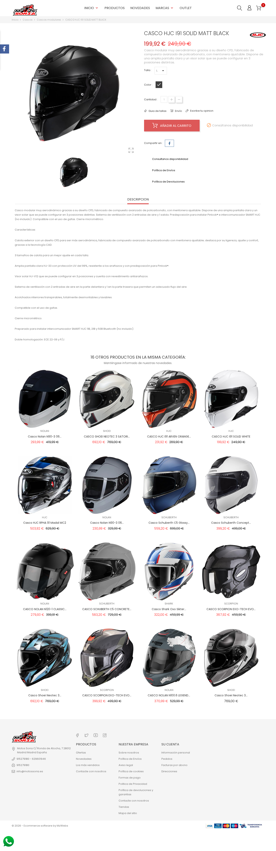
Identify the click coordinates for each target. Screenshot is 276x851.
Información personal (175, 752)
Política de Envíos (130, 759)
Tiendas (124, 807)
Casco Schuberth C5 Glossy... (169, 523)
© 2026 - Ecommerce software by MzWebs (40, 826)
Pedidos (166, 759)
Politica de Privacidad (133, 784)
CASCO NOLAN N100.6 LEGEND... (169, 695)
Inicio (91, 8)
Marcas (165, 8)
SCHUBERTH (169, 517)
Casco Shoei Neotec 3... (44, 695)
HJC (169, 431)
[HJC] (258, 35)
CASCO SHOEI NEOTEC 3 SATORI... (107, 436)
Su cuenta (170, 744)
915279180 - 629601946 (31, 759)
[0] (258, 8)
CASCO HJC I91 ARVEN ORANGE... (169, 436)
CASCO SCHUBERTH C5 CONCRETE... (106, 609)
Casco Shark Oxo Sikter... (169, 609)
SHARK (169, 603)
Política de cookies (131, 771)
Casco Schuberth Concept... (231, 523)
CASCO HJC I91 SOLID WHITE (231, 436)
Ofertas (81, 752)
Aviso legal (126, 765)
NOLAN (44, 431)
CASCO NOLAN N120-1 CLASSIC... (44, 609)
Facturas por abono (174, 765)
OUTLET (186, 8)
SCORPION (231, 603)
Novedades (140, 8)
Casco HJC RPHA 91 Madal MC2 (44, 523)
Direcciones (169, 771)
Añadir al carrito (175, 125)
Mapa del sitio (128, 813)
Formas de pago (130, 778)
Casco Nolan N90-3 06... (44, 436)
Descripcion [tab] (138, 199)
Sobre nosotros (129, 752)
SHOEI (107, 431)
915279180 (23, 765)
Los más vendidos (88, 765)
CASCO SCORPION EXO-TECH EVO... (231, 609)
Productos (114, 8)
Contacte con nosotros (91, 771)
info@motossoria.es (30, 771)
